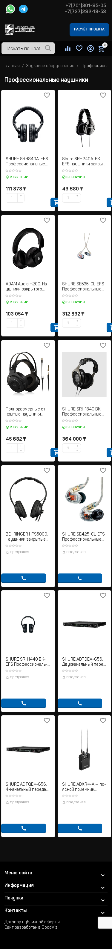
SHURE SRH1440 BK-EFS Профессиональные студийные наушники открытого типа (27, 662)
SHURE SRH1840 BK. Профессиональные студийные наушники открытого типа (83, 412)
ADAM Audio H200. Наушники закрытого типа (27, 287)
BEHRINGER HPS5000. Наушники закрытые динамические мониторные (27, 537)
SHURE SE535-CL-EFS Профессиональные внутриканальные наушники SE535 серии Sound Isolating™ (83, 287)
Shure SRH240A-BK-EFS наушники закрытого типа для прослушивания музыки (84, 162)
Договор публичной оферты (32, 922)
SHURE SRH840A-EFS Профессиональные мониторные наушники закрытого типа (27, 162)
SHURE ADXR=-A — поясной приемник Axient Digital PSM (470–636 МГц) (84, 788)
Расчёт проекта (89, 29)
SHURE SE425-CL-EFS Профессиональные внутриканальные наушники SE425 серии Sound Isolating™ (83, 537)
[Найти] (48, 49)
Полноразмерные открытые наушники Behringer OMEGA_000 (28, 412)
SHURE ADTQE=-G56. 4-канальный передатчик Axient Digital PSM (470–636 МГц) (28, 788)
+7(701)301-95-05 (85, 6)
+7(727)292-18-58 (85, 12)
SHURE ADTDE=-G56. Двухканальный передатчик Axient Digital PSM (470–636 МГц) (83, 662)
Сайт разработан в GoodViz (30, 928)
